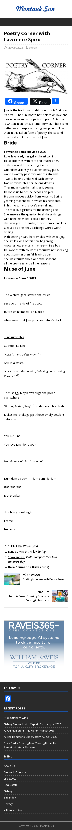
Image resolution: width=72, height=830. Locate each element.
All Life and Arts (13, 810)
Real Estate (11, 785)
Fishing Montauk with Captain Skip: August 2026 (32, 724)
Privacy (8, 804)
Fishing (8, 791)
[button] (66, 22)
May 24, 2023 (15, 47)
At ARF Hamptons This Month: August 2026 (29, 730)
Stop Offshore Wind (16, 718)
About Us (9, 766)
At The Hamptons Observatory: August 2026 (30, 737)
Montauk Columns (15, 772)
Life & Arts (10, 778)
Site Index (10, 797)
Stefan (33, 47)
